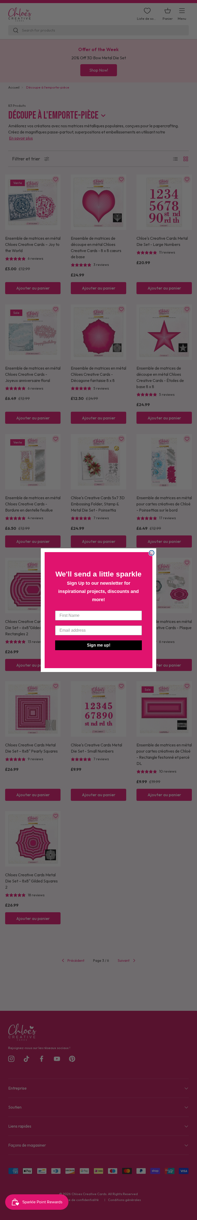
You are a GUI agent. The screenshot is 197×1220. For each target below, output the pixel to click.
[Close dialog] (151, 552)
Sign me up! (98, 645)
